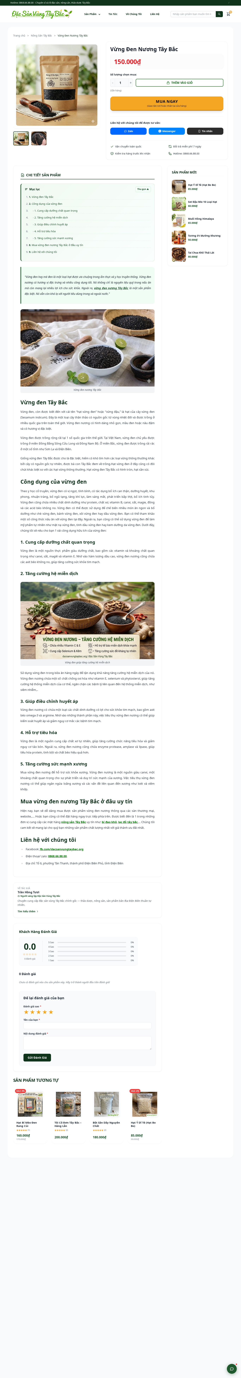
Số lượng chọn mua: (123, 74)
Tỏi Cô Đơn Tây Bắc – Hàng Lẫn (68, 1124)
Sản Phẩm (90, 14)
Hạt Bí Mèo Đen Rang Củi (26, 1124)
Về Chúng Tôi (134, 14)
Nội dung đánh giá (35, 1033)
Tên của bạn (31, 1019)
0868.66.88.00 (57, 856)
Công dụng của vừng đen (47, 203)
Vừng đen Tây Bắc (42, 197)
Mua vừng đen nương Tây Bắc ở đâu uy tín (57, 245)
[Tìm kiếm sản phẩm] (219, 14)
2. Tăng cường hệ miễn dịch (51, 217)
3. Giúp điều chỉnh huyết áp (51, 224)
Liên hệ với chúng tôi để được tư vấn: (135, 122)
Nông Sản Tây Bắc (41, 35)
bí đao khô (109, 822)
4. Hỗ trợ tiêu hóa (45, 231)
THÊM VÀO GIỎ (182, 83)
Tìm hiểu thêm (26, 911)
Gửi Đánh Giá (37, 1058)
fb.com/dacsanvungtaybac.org (61, 849)
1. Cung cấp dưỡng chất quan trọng (55, 210)
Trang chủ (19, 35)
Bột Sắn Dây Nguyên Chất (106, 1124)
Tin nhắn (207, 131)
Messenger (169, 131)
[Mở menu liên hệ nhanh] (232, 1369)
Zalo (130, 131)
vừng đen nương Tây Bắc (111, 288)
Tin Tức (113, 14)
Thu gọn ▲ (143, 189)
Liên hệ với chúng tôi (44, 252)
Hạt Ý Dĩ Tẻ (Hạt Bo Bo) (143, 1124)
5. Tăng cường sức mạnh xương (53, 238)
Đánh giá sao (32, 1006)
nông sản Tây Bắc (73, 822)
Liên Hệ (154, 14)
